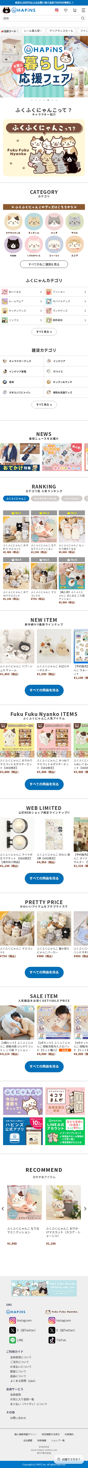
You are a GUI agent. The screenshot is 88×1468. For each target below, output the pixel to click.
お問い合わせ (18, 1418)
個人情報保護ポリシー (25, 1434)
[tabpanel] (44, 66)
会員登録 (15, 1394)
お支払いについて (21, 1366)
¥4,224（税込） (10, 1054)
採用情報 (41, 1440)
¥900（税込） (45, 956)
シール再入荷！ (33, 31)
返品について (18, 1376)
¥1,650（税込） (10, 674)
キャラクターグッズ (45, 498)
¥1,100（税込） (10, 866)
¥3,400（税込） (47, 772)
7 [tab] (56, 100)
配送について (18, 1371)
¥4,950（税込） (47, 862)
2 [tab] (36, 100)
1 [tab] (32, 100)
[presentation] (3, 1208)
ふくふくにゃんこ (16, 498)
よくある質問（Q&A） (23, 1380)
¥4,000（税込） (47, 1054)
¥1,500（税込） (47, 674)
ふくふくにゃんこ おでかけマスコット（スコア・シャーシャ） (63, 1232)
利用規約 (69, 1434)
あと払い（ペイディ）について (28, 1404)
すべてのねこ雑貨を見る (44, 264)
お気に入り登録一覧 (22, 1399)
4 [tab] (44, 100)
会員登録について (21, 1357)
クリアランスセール (61, 31)
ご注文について (19, 1362)
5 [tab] (48, 100)
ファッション (71, 498)
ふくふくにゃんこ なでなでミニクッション (23, 1230)
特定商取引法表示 (51, 1434)
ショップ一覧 (58, 1440)
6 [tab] (52, 100)
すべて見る (44, 331)
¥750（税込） (8, 956)
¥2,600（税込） (10, 772)
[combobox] (44, 18)
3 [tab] (40, 100)
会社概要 (27, 1440)
